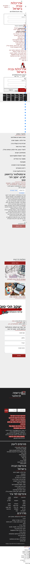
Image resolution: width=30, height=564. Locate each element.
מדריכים (13, 96)
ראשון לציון (19, 322)
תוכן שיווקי (23, 57)
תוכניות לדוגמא (17, 96)
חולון (24, 503)
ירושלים (16, 497)
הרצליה (16, 503)
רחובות (16, 500)
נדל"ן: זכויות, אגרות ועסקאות (18, 54)
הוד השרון (22, 507)
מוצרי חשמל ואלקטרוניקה (17, 155)
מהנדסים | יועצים (20, 152)
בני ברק (16, 507)
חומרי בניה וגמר (20, 146)
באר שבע (8, 507)
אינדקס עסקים (16, 183)
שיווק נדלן (22, 537)
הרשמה (6, 7)
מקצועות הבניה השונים (18, 165)
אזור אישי (23, 453)
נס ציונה (8, 509)
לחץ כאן (17, 433)
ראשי (25, 96)
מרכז (13, 321)
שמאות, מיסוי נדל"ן (21, 448)
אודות (23, 76)
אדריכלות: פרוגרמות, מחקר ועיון (16, 516)
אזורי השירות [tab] (13, 190)
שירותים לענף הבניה (19, 171)
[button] (29, 548)
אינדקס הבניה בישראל (21, 97)
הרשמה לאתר (22, 454)
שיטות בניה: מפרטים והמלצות (18, 56)
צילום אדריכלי (21, 535)
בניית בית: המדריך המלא (19, 51)
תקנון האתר (23, 463)
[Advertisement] (15, 117)
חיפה (9, 503)
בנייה (24, 518)
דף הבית (23, 183)
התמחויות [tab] (21, 193)
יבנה (17, 511)
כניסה (21, 431)
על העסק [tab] (21, 190)
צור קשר (24, 60)
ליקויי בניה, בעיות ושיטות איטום (17, 450)
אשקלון (16, 509)
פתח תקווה (9, 498)
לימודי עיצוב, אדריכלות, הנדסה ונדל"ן (14, 149)
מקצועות (22, 162)
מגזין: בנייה (23, 460)
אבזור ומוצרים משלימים (18, 137)
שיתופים (5, 96)
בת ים (23, 509)
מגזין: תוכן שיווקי (21, 462)
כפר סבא (15, 505)
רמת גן (9, 500)
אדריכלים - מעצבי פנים (18, 140)
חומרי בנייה (22, 525)
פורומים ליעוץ (22, 59)
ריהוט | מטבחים (20, 168)
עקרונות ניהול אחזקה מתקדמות (17, 534)
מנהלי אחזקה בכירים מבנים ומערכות (16, 451)
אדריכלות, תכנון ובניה (20, 447)
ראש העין (23, 511)
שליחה (19, 355)
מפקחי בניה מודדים (19, 159)
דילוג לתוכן (27, 547)
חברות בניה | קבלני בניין (18, 143)
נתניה (9, 505)
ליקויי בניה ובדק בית (20, 528)
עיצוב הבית (22, 532)
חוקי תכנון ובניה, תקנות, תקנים (18, 53)
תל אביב (23, 497)
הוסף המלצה (15, 263)
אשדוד (23, 505)
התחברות (5, 5)
